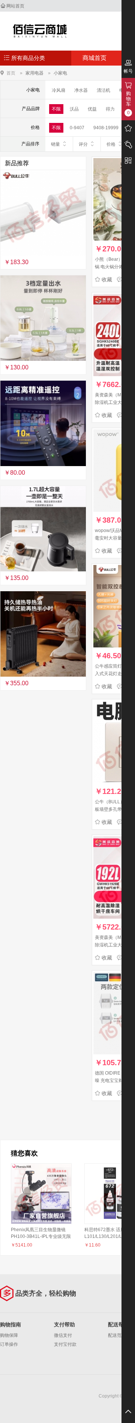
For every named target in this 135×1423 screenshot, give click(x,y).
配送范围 (117, 1335)
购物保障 (9, 1335)
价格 (111, 144)
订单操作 (9, 1344)
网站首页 (15, 6)
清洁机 (103, 90)
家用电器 (35, 73)
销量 (55, 144)
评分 (83, 144)
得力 (110, 109)
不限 (56, 109)
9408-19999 (105, 127)
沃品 (74, 109)
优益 (92, 109)
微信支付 (63, 1335)
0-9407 (77, 127)
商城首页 (94, 58)
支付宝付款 (65, 1344)
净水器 (81, 90)
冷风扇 (58, 90)
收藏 (107, 280)
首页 (10, 72)
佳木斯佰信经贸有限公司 (40, 31)
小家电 (60, 73)
